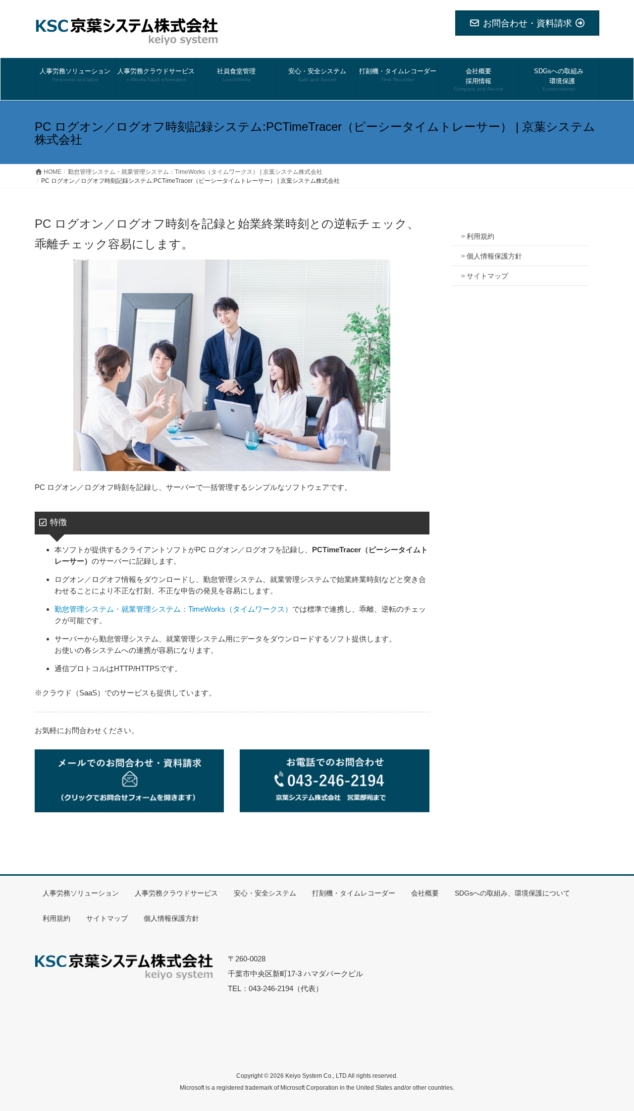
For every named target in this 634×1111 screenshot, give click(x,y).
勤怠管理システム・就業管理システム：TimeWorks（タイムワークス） (173, 609)
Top (610, 1087)
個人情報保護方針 (494, 256)
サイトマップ (487, 276)
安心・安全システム (265, 893)
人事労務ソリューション (81, 893)
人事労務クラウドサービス (176, 893)
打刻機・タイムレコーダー (353, 893)
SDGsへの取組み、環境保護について (512, 893)
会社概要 (425, 893)
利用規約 (480, 236)
